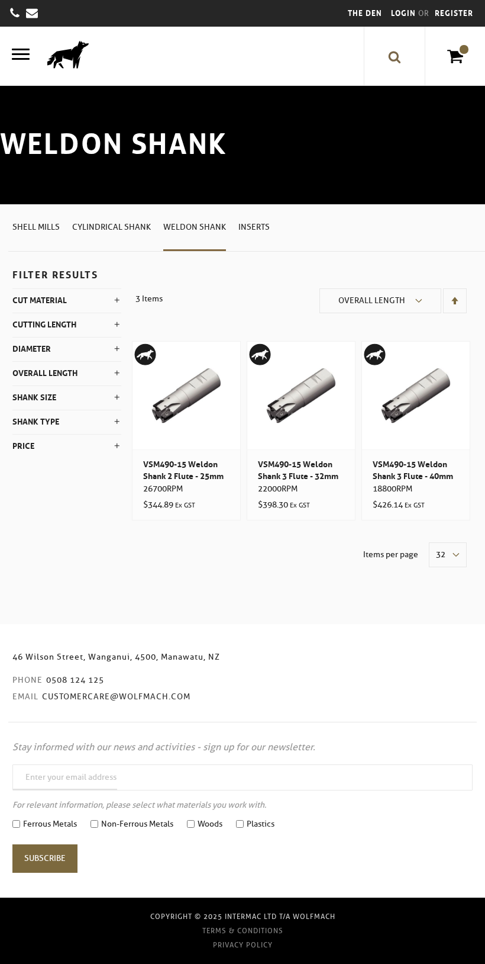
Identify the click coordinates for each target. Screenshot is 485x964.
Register (454, 13)
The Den (365, 13)
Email (25, 697)
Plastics (260, 824)
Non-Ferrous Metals (137, 824)
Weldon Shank (194, 227)
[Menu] (20, 56)
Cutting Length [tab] (44, 324)
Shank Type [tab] (35, 421)
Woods (210, 824)
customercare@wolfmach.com (116, 697)
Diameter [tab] (31, 348)
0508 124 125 (75, 680)
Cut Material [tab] (39, 300)
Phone (27, 680)
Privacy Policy (243, 944)
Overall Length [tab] (44, 373)
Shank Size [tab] (34, 397)
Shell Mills (36, 227)
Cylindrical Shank (111, 227)
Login (404, 13)
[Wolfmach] (65, 56)
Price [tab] (23, 446)
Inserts (254, 227)
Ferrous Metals (50, 824)
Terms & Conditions (242, 930)
